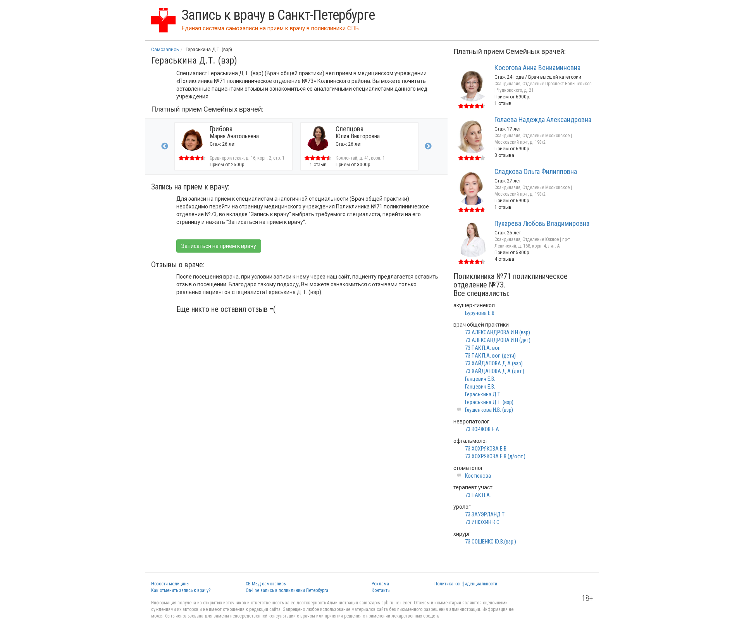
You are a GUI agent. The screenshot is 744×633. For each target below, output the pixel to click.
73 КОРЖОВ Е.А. (482, 429)
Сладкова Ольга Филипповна (535, 171)
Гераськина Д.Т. (483, 394)
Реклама (380, 584)
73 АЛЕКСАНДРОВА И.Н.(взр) (497, 332)
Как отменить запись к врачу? (180, 590)
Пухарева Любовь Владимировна (541, 223)
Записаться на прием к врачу (218, 246)
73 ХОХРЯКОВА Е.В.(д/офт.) (495, 456)
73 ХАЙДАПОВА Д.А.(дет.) (494, 371)
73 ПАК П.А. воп (483, 348)
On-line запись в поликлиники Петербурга (287, 590)
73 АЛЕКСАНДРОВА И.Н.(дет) (497, 340)
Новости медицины (170, 584)
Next (428, 146)
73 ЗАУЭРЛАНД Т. (485, 514)
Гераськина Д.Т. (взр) (489, 402)
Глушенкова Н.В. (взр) (489, 410)
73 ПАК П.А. (478, 495)
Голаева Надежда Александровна (542, 119)
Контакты (381, 590)
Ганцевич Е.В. (480, 379)
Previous (165, 146)
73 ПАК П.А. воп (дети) (490, 356)
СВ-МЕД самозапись (266, 584)
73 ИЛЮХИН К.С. (483, 522)
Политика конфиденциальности (465, 584)
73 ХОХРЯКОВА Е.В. (486, 449)
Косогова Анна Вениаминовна (537, 68)
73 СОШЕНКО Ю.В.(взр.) (490, 541)
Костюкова (478, 476)
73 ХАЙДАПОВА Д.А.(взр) (494, 363)
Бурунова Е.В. (480, 313)
